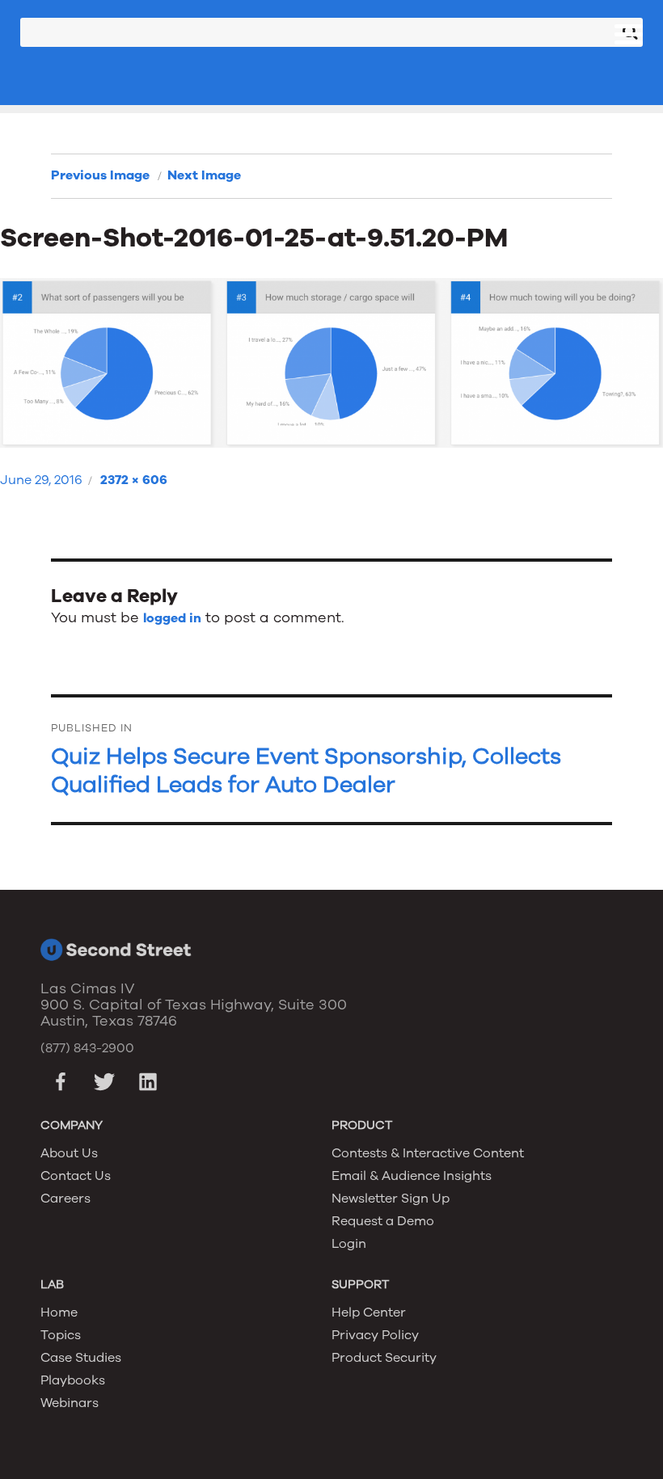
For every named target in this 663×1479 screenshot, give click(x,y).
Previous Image (100, 175)
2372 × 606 (133, 480)
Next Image (204, 175)
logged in (172, 618)
